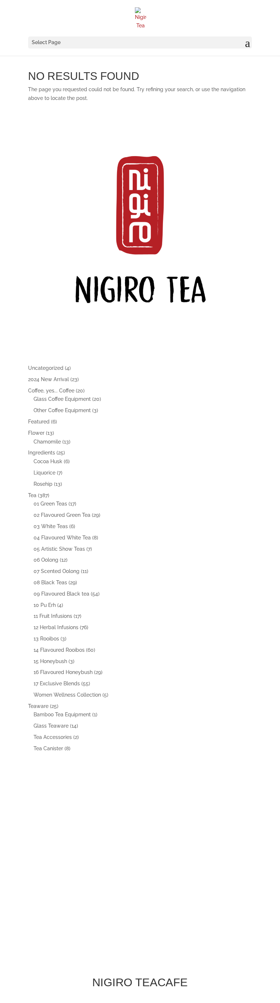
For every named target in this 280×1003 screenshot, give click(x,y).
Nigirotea (70, 889)
